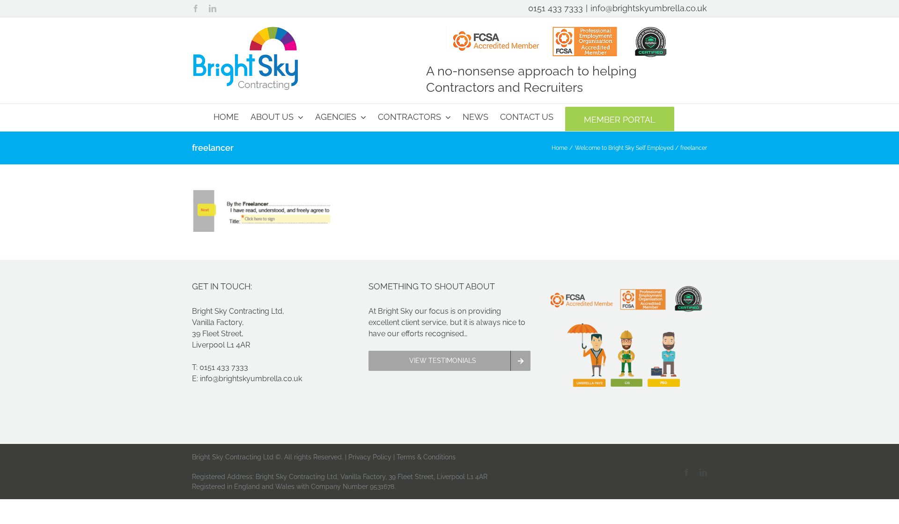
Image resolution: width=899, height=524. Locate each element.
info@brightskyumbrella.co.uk (648, 8)
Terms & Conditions (426, 457)
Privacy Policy (369, 457)
